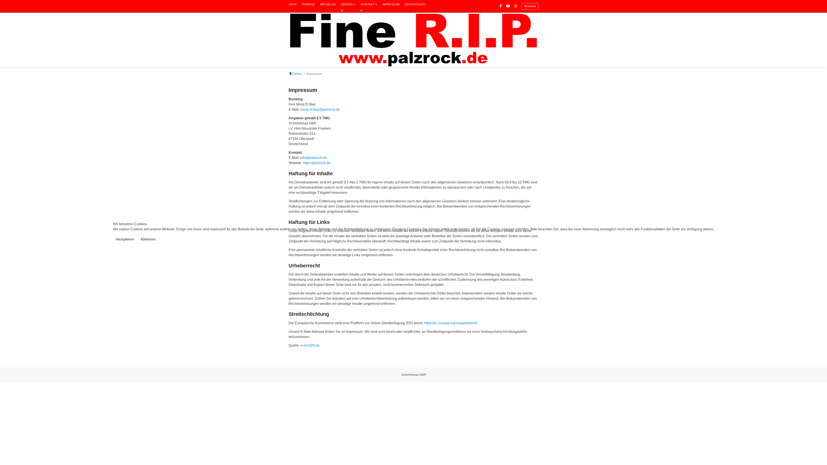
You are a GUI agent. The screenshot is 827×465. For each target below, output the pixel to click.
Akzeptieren (125, 239)
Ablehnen (148, 239)
